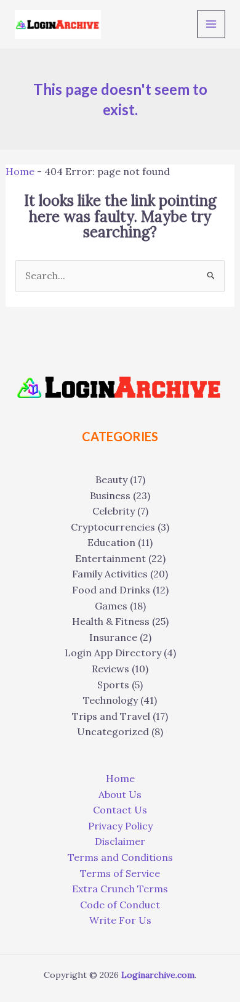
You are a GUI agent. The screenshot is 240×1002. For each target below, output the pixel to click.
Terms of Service (120, 873)
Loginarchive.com (157, 974)
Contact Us (120, 810)
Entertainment (110, 558)
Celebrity (113, 511)
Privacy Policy (120, 826)
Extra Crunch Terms (120, 888)
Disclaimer (120, 841)
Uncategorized (113, 731)
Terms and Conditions (120, 857)
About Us (120, 794)
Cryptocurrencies (113, 527)
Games (111, 606)
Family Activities (110, 574)
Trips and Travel (111, 716)
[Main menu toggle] (211, 24)
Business (110, 495)
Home (20, 171)
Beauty (111, 479)
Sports (113, 684)
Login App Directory (113, 652)
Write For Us (120, 920)
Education (111, 542)
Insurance (113, 637)
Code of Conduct (120, 904)
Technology (110, 700)
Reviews (110, 668)
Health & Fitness (111, 621)
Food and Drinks (111, 590)
